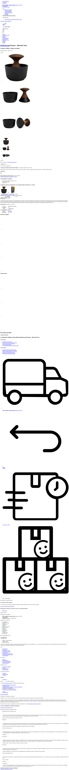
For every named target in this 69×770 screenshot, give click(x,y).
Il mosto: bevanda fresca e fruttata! (8, 343)
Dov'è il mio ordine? (8, 9)
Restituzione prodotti (8, 10)
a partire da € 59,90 (12, 5)
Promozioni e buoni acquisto (7, 653)
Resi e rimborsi (5, 652)
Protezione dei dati (6, 685)
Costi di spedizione (8, 11)
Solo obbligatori (6, 705)
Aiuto (4, 8)
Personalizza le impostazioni (14, 705)
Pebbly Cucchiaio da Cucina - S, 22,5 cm (10, 351)
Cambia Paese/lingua (10, 681)
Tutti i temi (6, 14)
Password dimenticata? (6, 661)
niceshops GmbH (8, 683)
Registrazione (5, 660)
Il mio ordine (5, 649)
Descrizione (3, 198)
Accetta (2, 705)
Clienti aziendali (5, 655)
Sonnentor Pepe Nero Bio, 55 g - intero (8, 195)
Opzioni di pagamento (8, 12)
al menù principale (6, 1)
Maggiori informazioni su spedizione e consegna (8, 176)
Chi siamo (4, 673)
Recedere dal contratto (4, 694)
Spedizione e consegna (6, 651)
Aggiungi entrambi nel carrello (5, 197)
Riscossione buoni (6, 663)
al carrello (4, 3)
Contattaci (6, 13)
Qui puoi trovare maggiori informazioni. (7, 606)
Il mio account (5, 648)
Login (4, 659)
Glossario (4, 667)
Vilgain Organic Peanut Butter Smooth (9, 349)
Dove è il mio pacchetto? (7, 662)
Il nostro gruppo (5, 674)
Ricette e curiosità (6, 668)
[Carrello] (36, 32)
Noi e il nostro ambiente (7, 666)
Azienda (4, 691)
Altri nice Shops (5, 692)
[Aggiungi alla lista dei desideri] (0, 172)
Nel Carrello (2, 171)
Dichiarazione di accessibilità (7, 687)
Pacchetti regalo (5, 669)
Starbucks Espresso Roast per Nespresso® (10, 350)
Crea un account (5, 28)
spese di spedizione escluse (11, 162)
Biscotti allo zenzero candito (7, 341)
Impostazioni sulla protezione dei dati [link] (9, 688)
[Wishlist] (3, 30)
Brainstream (5, 45)
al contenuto (5, 2)
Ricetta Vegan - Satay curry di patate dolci (10, 342)
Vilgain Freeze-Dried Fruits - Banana (9, 353)
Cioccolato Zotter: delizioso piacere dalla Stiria (10, 345)
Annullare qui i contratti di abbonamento (9, 689)
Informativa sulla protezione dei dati (34, 703)
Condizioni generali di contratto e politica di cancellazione (12, 686)
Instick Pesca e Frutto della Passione (9, 352)
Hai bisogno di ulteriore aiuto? (8, 654)
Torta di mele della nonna (7, 344)
